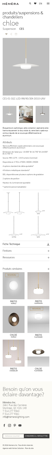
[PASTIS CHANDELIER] (14, 353)
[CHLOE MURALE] (14, 319)
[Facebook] (4, 426)
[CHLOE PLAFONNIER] (38, 353)
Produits (10, 13)
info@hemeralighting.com (16, 417)
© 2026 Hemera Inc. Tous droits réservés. (18, 445)
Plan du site (29, 448)
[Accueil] (11, 3)
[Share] (11, 34)
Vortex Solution (18, 448)
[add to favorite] (6, 34)
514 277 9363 (12, 411)
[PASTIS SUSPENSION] (38, 285)
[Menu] (48, 3)
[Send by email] (16, 34)
